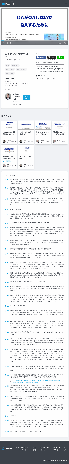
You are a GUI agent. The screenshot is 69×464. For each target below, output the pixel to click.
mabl (8, 161)
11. (8, 263)
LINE (62, 57)
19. (8, 332)
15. (8, 295)
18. (8, 322)
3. (7, 199)
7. (7, 228)
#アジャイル (9, 73)
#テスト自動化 (21, 69)
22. (8, 366)
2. (7, 188)
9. (7, 249)
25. (8, 397)
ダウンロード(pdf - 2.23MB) (47, 79)
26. (8, 405)
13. (8, 282)
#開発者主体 (10, 69)
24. (8, 386)
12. (8, 273)
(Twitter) (52, 57)
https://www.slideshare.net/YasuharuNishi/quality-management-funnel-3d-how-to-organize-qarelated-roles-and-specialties (38, 381)
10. (8, 254)
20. (8, 339)
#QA (7, 65)
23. (8, 375)
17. (8, 311)
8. (7, 240)
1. (7, 179)
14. (8, 287)
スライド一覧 (27, 97)
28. (8, 421)
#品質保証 (15, 65)
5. (7, 214)
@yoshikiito (16, 101)
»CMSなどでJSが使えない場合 (50, 63)
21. (8, 350)
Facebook (42, 57)
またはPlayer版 (51, 59)
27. (8, 416)
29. (8, 431)
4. (7, 210)
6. (7, 223)
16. (8, 306)
